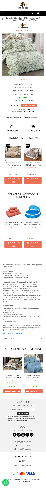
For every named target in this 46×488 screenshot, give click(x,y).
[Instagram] (31, 435)
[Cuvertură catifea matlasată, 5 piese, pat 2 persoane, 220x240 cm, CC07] (33, 363)
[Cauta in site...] (43, 13)
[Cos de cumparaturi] (38, 13)
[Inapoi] (1, 18)
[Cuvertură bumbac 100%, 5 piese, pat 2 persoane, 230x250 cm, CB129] (13, 152)
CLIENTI (22, 461)
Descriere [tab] (6, 260)
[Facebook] (15, 435)
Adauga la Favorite (14, 117)
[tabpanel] (23, 54)
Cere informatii (31, 117)
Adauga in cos (29, 105)
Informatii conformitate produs (13, 333)
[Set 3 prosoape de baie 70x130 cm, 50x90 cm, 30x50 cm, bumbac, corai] (13, 211)
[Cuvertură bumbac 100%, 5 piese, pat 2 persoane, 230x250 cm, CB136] (23, 54)
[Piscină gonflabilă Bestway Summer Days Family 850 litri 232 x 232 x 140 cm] (33, 211)
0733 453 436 (24, 446)
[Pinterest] (19, 435)
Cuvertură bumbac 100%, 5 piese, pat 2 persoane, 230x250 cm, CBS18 (32, 164)
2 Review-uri (28, 30)
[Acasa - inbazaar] (23, 5)
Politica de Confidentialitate (17, 421)
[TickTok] (27, 435)
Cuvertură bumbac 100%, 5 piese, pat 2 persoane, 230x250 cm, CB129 (13, 164)
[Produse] (3, 14)
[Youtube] (23, 435)
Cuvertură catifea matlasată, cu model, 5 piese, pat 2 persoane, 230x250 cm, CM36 (12, 376)
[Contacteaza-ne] (32, 13)
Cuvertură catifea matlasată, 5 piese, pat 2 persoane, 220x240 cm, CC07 (34, 376)
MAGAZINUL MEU (22, 456)
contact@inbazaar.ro (24, 449)
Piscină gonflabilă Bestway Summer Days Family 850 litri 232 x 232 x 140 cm (32, 223)
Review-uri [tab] (7, 338)
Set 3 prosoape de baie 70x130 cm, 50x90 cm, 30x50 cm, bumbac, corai (13, 223)
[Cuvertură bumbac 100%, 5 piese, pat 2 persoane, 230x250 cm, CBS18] (33, 152)
